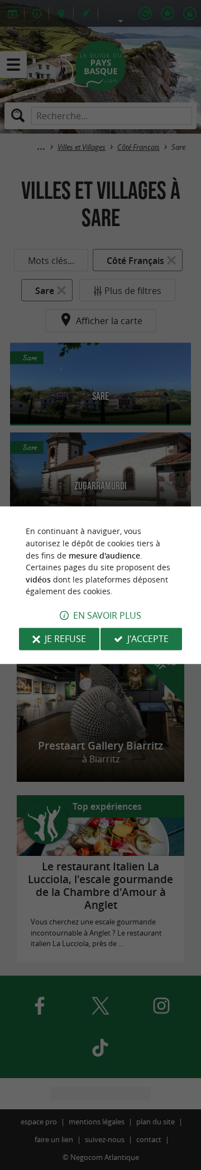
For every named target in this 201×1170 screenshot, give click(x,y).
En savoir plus (107, 615)
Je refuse (65, 639)
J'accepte (148, 639)
